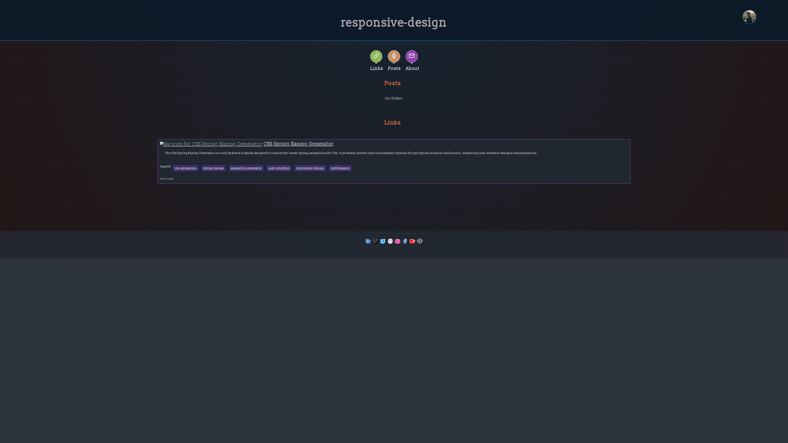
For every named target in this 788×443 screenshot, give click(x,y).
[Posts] (394, 56)
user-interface (279, 168)
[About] (412, 56)
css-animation (186, 168)
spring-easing (213, 168)
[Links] (376, 56)
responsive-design (310, 168)
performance (340, 168)
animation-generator (246, 168)
